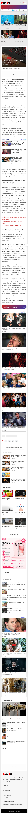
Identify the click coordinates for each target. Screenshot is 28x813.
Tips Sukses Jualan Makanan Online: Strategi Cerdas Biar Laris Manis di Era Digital (18, 468)
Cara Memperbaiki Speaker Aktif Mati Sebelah (12, 718)
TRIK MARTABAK (6, 790)
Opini (17, 7)
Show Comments (14, 534)
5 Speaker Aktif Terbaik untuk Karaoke (15, 735)
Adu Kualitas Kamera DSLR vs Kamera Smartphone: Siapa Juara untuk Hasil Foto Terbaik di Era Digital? (20, 499)
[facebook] (5, 11)
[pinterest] (19, 11)
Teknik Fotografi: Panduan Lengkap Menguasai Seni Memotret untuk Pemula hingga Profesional (20, 527)
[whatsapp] (12, 11)
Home (3, 7)
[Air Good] (15, 10)
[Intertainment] (22, 10)
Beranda (4, 57)
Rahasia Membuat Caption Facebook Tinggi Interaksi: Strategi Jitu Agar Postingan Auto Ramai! (20, 513)
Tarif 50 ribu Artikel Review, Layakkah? (12, 225)
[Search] (20, 2)
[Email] (15, 11)
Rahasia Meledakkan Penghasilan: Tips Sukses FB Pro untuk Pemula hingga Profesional (18, 456)
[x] (8, 11)
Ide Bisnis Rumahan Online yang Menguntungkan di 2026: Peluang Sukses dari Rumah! (18, 480)
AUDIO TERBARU (6, 797)
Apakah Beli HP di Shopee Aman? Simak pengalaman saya (16, 742)
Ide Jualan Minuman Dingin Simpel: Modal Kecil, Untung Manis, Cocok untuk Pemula (6, 499)
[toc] (26, 245)
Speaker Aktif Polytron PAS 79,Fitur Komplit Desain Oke (15, 729)
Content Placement (7, 795)
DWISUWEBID (5, 788)
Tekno (7, 7)
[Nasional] (6, 10)
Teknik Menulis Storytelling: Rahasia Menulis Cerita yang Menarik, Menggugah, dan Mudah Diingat (7, 513)
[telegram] (22, 11)
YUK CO (4, 793)
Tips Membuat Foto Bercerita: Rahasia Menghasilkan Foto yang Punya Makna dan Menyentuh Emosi (7, 527)
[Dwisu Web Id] (5, 2)
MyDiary (12, 7)
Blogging (9, 57)
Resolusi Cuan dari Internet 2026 (18, 474)
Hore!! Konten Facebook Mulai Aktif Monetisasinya (17, 462)
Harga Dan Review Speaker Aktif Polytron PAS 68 (16, 723)
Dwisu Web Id (17, 811)
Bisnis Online (8, 435)
